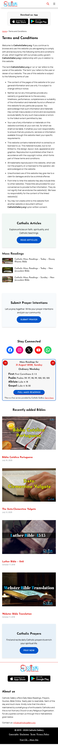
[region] (29, 380)
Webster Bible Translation (17, 614)
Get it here (49, 398)
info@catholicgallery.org (24, 722)
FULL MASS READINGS (29, 392)
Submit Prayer (29, 319)
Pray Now (29, 650)
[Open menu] (54, 3)
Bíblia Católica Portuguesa (17, 457)
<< (5, 363)
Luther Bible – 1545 (13, 561)
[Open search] (47, 3)
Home (4, 31)
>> (53, 363)
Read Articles (29, 239)
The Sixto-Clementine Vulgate (19, 509)
